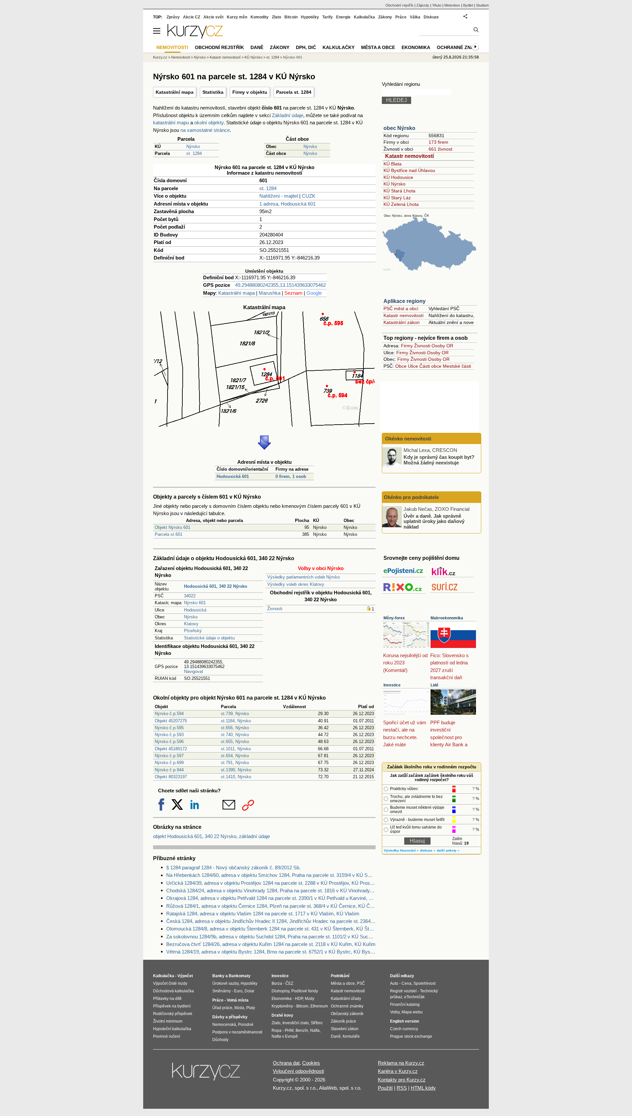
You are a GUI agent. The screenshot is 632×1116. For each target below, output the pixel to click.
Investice (392, 685)
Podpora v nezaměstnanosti (237, 1032)
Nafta (315, 1030)
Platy (250, 1007)
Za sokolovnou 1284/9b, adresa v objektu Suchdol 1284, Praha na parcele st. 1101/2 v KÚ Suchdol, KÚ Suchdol (271, 936)
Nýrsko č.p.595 (169, 727)
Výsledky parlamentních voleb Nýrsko (303, 577)
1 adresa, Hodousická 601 (287, 204)
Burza (277, 983)
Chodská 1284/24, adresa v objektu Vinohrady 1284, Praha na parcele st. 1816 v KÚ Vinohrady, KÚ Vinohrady (271, 890)
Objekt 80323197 (171, 776)
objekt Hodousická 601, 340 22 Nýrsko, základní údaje (211, 836)
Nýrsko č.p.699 (169, 762)
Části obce (430, 366)
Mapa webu (412, 1012)
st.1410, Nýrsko (236, 776)
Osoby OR (442, 345)
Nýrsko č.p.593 (169, 734)
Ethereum (319, 1006)
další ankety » (448, 850)
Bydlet (468, 5)
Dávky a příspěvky (230, 1017)
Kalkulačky (339, 47)
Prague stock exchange (411, 1036)
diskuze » (427, 850)
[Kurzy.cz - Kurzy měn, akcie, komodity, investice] (195, 36)
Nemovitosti (180, 57)
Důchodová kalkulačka (173, 991)
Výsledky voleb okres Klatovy (295, 584)
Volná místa (238, 1000)
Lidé (434, 685)
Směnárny (221, 991)
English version (404, 1021)
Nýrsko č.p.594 (169, 713)
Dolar (249, 991)
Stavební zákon (344, 1029)
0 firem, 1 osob (291, 476)
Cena (406, 983)
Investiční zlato (295, 1023)
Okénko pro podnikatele (411, 497)
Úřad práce (222, 1007)
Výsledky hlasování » (401, 850)
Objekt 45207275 (171, 720)
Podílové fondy (304, 991)
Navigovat (193, 671)
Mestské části (457, 366)
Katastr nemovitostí (409, 156)
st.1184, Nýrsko (236, 720)
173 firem (438, 142)
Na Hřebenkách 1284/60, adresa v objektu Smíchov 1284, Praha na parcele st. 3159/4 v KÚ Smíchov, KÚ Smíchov (271, 875)
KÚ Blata (392, 163)
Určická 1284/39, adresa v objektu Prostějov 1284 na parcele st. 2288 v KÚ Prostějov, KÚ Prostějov (271, 883)
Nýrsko (193, 146)
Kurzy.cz (160, 57)
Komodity (259, 17)
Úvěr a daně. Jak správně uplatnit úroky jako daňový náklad (434, 521)
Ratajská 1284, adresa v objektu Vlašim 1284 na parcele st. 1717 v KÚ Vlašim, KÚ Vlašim (262, 913)
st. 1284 (194, 153)
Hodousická (195, 610)
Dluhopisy (280, 991)
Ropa (276, 1030)
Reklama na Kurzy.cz (401, 1063)
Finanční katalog (405, 1004)
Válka (415, 17)
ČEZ (289, 983)
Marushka (269, 293)
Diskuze (431, 17)
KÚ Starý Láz (397, 197)
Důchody (220, 1039)
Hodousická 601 (233, 476)
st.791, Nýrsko (235, 762)
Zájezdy (422, 5)
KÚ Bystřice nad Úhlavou (409, 170)
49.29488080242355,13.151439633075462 (280, 285)
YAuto (436, 5)
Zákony (385, 17)
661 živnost (440, 149)
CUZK (308, 196)
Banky (218, 976)
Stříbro (317, 1023)
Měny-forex (394, 618)
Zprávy (173, 17)
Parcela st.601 (168, 534)
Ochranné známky (460, 47)
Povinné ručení (166, 1036)
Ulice (413, 366)
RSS (402, 1088)
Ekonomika (416, 47)
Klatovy (191, 623)
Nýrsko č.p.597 (169, 755)
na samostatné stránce (205, 130)
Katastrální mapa (175, 92)
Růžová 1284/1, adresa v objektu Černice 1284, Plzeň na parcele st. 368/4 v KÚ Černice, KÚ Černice (271, 906)
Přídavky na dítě (167, 998)
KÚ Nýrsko (394, 183)
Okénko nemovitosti (407, 438)
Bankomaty (239, 976)
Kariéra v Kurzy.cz (398, 1071)
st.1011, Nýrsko (236, 748)
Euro (238, 991)
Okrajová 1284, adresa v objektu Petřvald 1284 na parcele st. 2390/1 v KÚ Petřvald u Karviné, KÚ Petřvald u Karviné (271, 898)
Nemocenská (224, 1024)
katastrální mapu (171, 122)
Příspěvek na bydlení (172, 1006)
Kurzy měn (237, 17)
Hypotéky (310, 17)
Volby (395, 1012)
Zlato (276, 17)
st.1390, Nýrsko (236, 769)
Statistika (213, 92)
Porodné (245, 1024)
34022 (190, 595)
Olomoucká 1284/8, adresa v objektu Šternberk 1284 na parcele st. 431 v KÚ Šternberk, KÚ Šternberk (271, 928)
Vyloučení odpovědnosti (298, 1071)
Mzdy (309, 998)
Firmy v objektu (249, 92)
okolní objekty (209, 122)
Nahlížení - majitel (278, 196)
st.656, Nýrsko (235, 727)
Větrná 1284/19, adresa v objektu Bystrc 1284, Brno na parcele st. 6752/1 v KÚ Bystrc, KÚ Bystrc (271, 952)
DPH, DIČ (306, 47)
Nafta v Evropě (285, 1036)
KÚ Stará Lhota (399, 190)
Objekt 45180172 (171, 748)
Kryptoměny (282, 1006)
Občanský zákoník (347, 1013)
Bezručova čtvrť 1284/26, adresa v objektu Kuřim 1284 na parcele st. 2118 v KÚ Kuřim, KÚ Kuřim (271, 944)
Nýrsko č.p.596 (169, 741)
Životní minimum (167, 1021)
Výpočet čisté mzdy (170, 983)
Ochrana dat (286, 1063)
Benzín (302, 1030)
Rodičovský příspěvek (172, 1013)
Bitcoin (291, 17)
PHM (289, 1030)
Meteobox (452, 5)
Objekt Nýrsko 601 (172, 527)
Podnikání (340, 976)
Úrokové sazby (225, 983)
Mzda (239, 1007)
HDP (299, 998)
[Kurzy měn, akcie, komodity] (206, 1074)
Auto (394, 983)
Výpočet (185, 976)
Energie (343, 17)
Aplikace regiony (404, 301)
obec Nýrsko (399, 128)
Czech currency (404, 1029)
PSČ (361, 983)
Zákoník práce (343, 1021)
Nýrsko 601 (195, 602)
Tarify (327, 17)
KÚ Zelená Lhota (401, 204)
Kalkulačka (364, 17)
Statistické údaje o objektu (209, 637)
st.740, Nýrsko (235, 734)
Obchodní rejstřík (399, 5)
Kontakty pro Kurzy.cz (402, 1079)
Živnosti (274, 608)
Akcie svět (213, 17)
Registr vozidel (403, 991)
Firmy (407, 345)
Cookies (311, 1063)
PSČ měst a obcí (400, 308)
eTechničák (414, 997)
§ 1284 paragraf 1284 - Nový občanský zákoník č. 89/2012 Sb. (233, 867)
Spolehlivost (424, 983)
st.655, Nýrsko (235, 741)
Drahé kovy (282, 1015)
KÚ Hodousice (398, 177)
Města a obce (378, 47)
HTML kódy (423, 1088)
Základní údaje (287, 115)
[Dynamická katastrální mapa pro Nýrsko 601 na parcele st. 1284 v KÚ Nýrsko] (264, 425)
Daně (256, 47)
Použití (385, 1088)
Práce (401, 17)
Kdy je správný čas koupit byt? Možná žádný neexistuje (439, 459)
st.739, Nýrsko (235, 713)
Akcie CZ (191, 17)
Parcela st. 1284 (293, 92)
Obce (401, 366)
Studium (482, 5)
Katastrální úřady (346, 998)
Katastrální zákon (401, 322)
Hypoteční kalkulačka (172, 1029)
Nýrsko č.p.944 (169, 769)
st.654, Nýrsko (235, 755)
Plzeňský (193, 630)
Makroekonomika (447, 618)
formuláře (351, 1036)
